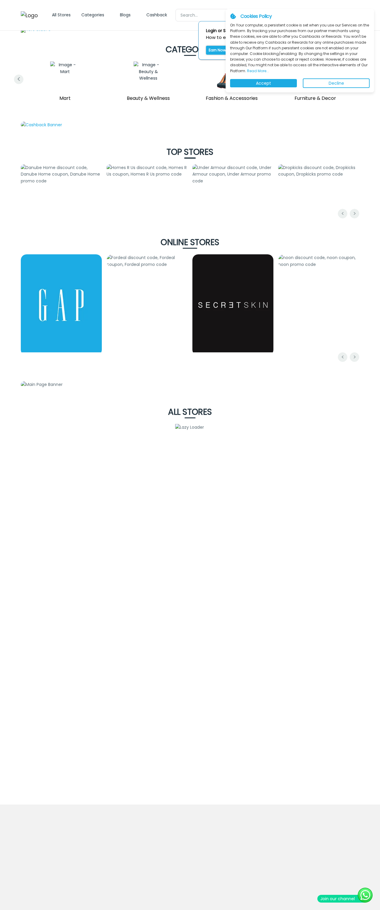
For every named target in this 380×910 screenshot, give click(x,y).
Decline (336, 83)
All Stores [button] (61, 15)
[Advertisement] (190, 729)
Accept (263, 83)
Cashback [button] (156, 15)
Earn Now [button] (217, 50)
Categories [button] (92, 15)
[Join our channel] (365, 895)
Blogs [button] (125, 15)
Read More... (257, 70)
